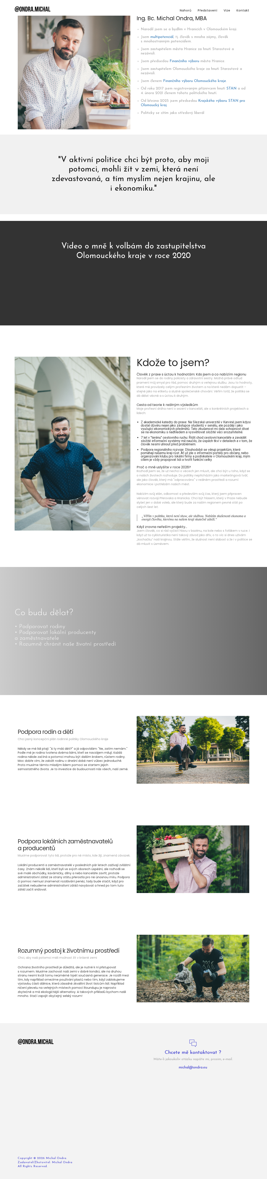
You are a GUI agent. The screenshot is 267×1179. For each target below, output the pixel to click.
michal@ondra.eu (193, 1067)
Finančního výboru (184, 61)
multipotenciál (161, 37)
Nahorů (185, 10)
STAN (231, 89)
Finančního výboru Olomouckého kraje (194, 81)
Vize (227, 10)
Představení (207, 10)
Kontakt (243, 10)
